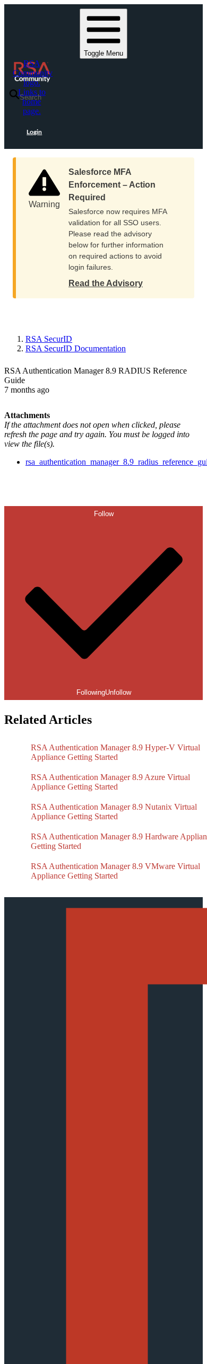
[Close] (176, 168)
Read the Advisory (105, 283)
